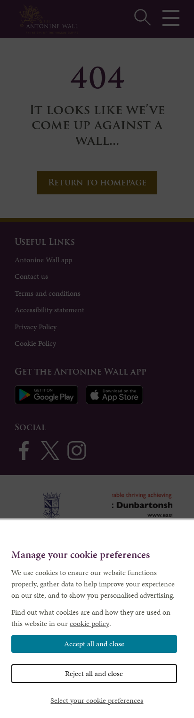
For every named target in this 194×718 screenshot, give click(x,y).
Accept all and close (94, 643)
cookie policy (89, 623)
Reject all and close (94, 673)
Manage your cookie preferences (80, 555)
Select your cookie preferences (96, 700)
